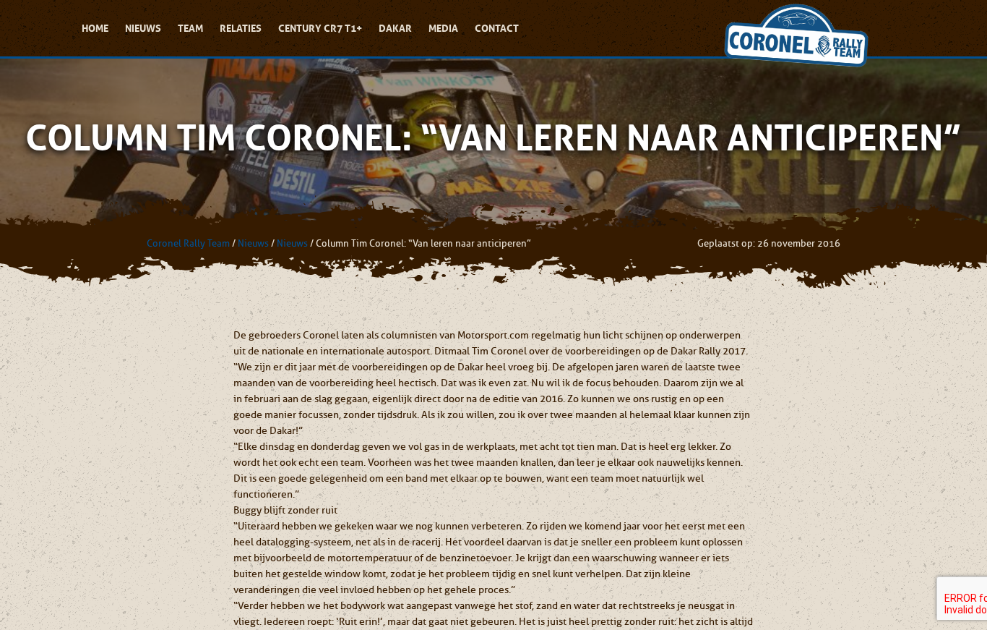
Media (443, 28)
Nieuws (143, 28)
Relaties (241, 28)
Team (190, 28)
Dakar (395, 28)
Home (95, 28)
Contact (497, 28)
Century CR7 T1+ (320, 28)
